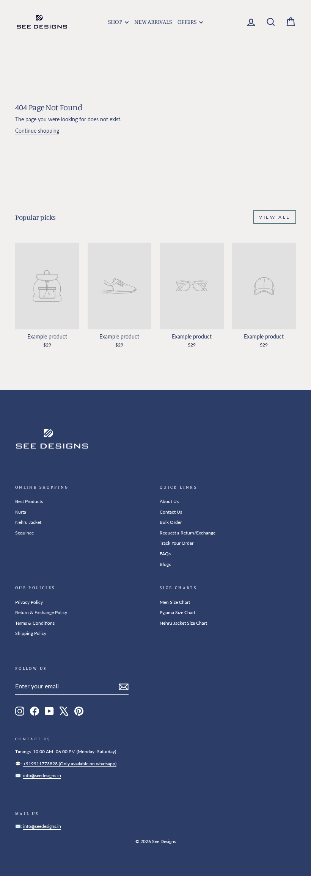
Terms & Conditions (35, 623)
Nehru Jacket (28, 522)
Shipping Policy (30, 633)
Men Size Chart (175, 602)
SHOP (115, 21)
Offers (187, 21)
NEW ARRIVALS (152, 21)
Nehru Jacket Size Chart (183, 623)
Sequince (24, 533)
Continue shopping (37, 130)
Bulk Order (171, 522)
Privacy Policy (29, 602)
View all (274, 217)
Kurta (20, 512)
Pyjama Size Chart (177, 612)
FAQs (165, 553)
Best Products (29, 501)
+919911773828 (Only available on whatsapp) (69, 763)
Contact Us (171, 512)
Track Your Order (176, 543)
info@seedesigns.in (42, 775)
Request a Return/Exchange (187, 533)
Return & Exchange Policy (41, 612)
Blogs (165, 564)
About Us (169, 501)
